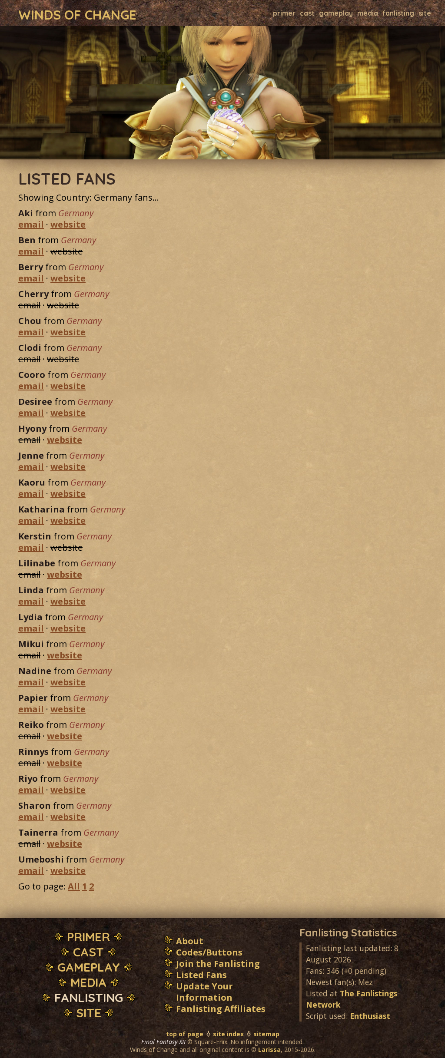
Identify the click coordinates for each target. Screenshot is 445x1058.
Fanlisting (398, 13)
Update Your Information (204, 991)
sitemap (266, 1034)
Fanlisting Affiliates (221, 1009)
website (68, 224)
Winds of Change (77, 14)
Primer (284, 13)
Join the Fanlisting (218, 963)
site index (228, 1034)
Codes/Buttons (209, 952)
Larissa (269, 1049)
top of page (184, 1034)
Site (424, 13)
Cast (307, 13)
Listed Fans (201, 975)
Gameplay (336, 13)
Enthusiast (370, 1016)
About (189, 941)
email (31, 224)
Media (367, 13)
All (74, 886)
